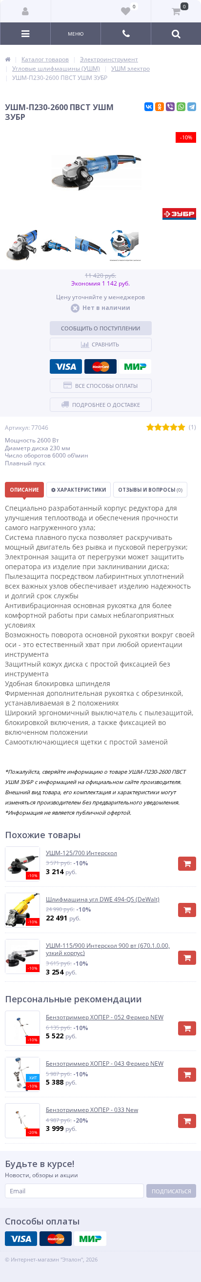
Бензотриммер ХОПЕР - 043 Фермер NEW (104, 1064)
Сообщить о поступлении (100, 328)
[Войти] (25, 11)
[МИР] (135, 366)
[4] (174, 427)
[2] (158, 427)
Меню (76, 33)
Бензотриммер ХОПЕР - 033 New (92, 1110)
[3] (166, 427)
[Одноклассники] (159, 106)
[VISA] (66, 366)
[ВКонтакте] (148, 106)
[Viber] (170, 106)
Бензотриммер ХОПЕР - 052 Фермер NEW (104, 1017)
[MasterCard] (100, 366)
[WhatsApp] (181, 106)
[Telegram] (191, 106)
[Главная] (7, 59)
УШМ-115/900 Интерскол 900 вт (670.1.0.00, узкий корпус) (108, 949)
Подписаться (171, 1191)
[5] (181, 427)
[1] (150, 427)
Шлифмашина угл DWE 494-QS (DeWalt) (103, 899)
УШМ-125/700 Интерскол (81, 853)
